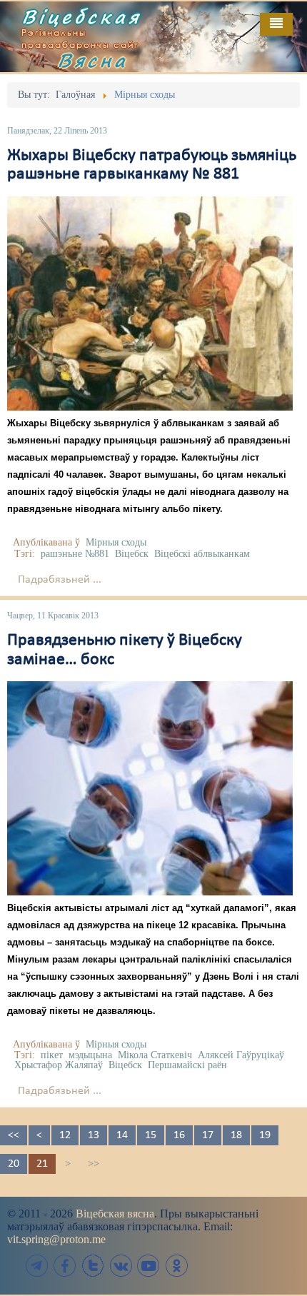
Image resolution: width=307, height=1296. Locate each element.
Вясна (93, 60)
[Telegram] (37, 1265)
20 (13, 1164)
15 (150, 1135)
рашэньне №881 (75, 553)
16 (179, 1135)
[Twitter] (93, 1265)
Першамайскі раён (187, 1065)
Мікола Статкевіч (155, 1055)
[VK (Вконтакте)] (121, 1265)
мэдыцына (90, 1055)
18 (236, 1135)
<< (13, 1135)
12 (65, 1135)
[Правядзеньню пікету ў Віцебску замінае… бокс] (150, 788)
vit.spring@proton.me (56, 1239)
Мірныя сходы (116, 542)
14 (122, 1135)
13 (93, 1135)
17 (207, 1135)
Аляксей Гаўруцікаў (241, 1055)
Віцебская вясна (115, 1213)
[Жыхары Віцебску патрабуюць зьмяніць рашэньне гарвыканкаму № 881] (150, 303)
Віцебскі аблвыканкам (202, 553)
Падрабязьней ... (59, 580)
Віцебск (132, 553)
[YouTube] (148, 1265)
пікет (52, 1055)
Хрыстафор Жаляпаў (58, 1065)
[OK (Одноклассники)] (176, 1265)
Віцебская (81, 16)
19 (265, 1135)
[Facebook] (65, 1265)
